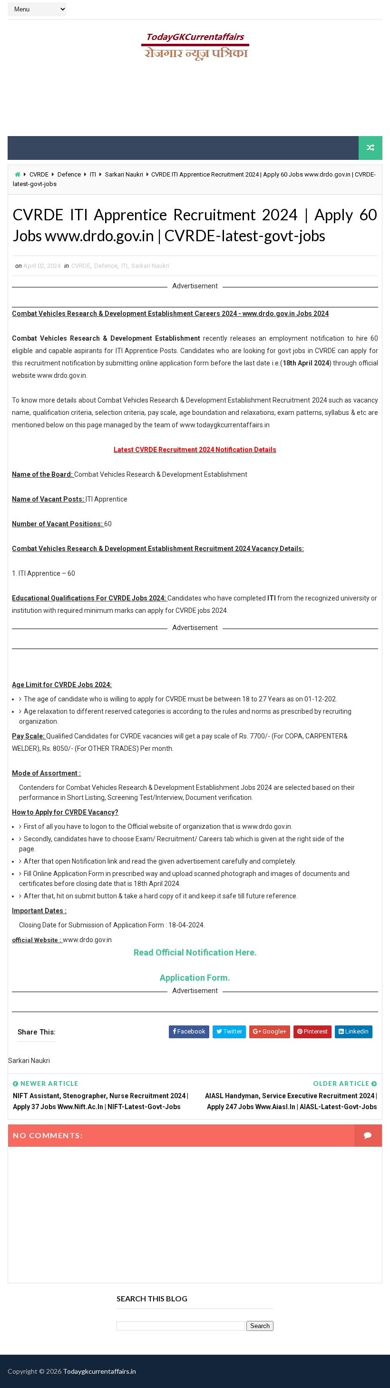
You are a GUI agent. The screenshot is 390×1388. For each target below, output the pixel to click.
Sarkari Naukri (124, 174)
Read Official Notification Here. (195, 952)
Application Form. (195, 978)
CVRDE (39, 174)
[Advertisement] (195, 102)
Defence (69, 174)
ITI (93, 174)
